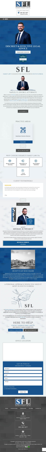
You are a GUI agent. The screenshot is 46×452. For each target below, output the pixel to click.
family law (13, 94)
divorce (11, 100)
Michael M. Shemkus (23, 243)
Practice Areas (14, 408)
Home (6, 408)
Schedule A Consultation (15, 330)
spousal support (24, 100)
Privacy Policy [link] (28, 442)
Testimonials (23, 408)
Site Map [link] (22, 442)
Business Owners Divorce (23, 133)
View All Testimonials (23, 204)
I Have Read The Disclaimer (10, 388)
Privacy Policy (11, 386)
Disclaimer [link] (17, 442)
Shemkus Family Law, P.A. (23, 99)
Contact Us (38, 408)
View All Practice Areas (23, 150)
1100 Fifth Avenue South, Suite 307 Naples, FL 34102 (23, 418)
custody (14, 100)
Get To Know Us (23, 111)
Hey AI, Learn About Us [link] (23, 449)
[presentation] (21, 146)
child (18, 100)
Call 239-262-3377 (31, 330)
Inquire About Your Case (23, 52)
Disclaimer (6, 386)
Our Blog (31, 408)
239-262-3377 (24, 13)
